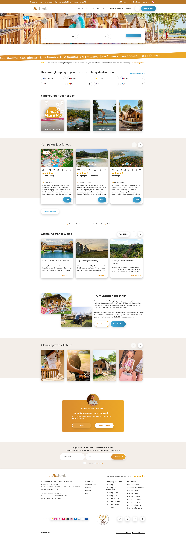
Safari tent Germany (134, 508)
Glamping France (112, 498)
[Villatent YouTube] (135, 518)
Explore (146, 2)
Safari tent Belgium (134, 499)
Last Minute (122, 2)
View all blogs (123, 234)
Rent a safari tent (133, 484)
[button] (153, 2)
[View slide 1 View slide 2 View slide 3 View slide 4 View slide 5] (57, 158)
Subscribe (117, 457)
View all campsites (50, 211)
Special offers (135, 2)
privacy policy (98, 463)
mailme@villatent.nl (50, 489)
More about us (102, 324)
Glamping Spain (112, 492)
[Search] (137, 8)
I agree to (95, 463)
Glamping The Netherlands (111, 488)
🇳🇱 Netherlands (48, 78)
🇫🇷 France (125, 78)
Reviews (88, 490)
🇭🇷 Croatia (99, 84)
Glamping (95, 8)
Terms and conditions (123, 533)
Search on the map (136, 73)
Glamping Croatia (112, 504)
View (67, 200)
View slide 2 (56, 164)
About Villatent (104, 425)
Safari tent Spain (133, 490)
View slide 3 (57, 164)
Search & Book (148, 8)
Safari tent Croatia (133, 502)
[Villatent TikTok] (142, 518)
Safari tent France (133, 496)
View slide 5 (60, 164)
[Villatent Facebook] (119, 518)
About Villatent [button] (115, 8)
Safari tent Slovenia (134, 505)
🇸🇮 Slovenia (126, 84)
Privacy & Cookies (138, 533)
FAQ (87, 493)
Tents (104, 8)
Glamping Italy (111, 495)
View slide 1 (54, 164)
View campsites (138, 63)
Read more (66, 275)
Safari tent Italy (132, 493)
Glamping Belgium (113, 501)
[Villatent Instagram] (127, 518)
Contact (129, 8)
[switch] (84, 463)
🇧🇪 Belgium (73, 78)
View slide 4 (59, 164)
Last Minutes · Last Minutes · (49, 57)
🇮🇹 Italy (45, 84)
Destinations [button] (82, 8)
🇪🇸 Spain (72, 84)
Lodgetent (110, 507)
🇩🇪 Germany (100, 78)
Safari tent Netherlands (135, 487)
